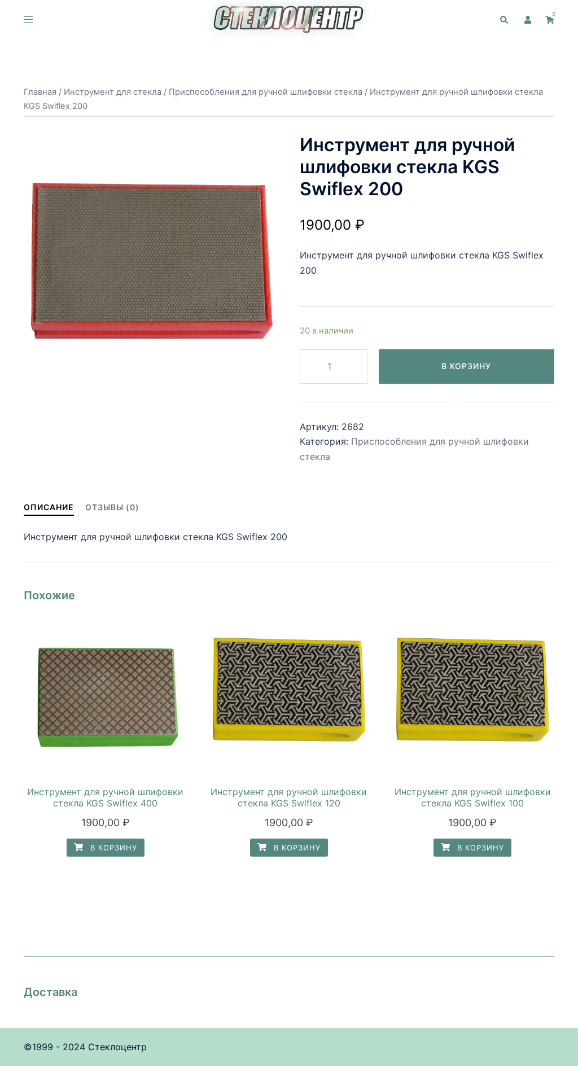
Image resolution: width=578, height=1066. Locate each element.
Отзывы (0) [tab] (112, 507)
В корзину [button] (112, 847)
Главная (40, 92)
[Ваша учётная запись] (526, 19)
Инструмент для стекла (112, 92)
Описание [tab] (49, 507)
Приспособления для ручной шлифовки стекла (265, 92)
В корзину (466, 366)
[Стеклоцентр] (288, 18)
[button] (503, 19)
